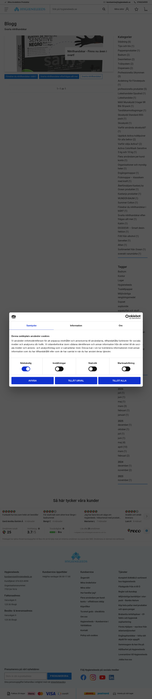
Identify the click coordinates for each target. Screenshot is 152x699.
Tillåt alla (119, 380)
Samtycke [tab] (31, 325)
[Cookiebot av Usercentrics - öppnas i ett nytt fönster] (128, 317)
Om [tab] (120, 325)
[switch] (59, 368)
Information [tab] (76, 325)
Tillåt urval (76, 380)
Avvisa (32, 380)
